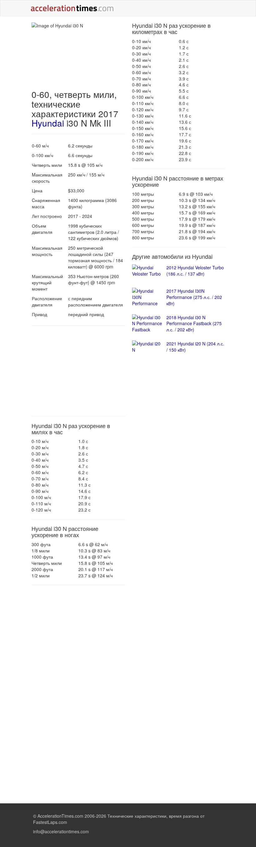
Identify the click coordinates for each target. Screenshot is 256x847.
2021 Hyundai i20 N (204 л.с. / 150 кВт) (195, 346)
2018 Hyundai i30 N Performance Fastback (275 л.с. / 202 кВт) (194, 323)
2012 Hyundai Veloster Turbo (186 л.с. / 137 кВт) (195, 270)
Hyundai (48, 123)
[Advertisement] (79, 371)
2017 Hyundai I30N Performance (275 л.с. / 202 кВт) (194, 297)
